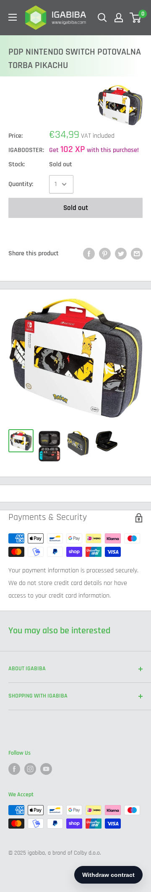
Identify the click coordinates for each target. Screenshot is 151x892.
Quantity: (20, 184)
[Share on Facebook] (89, 253)
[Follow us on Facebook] (14, 769)
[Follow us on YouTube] (46, 769)
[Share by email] (137, 253)
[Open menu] (12, 17)
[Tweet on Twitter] (121, 253)
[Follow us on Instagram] (30, 769)
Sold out (75, 208)
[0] (135, 18)
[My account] (119, 17)
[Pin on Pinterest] (105, 253)
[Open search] (102, 17)
